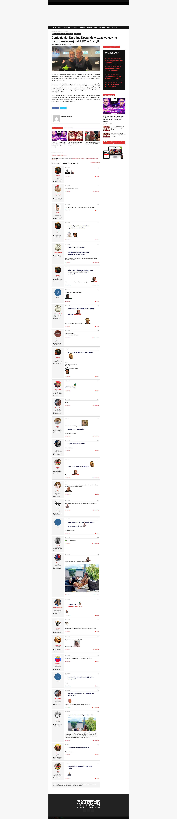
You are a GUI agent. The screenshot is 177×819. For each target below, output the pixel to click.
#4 (98, 222)
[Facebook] (120, 1)
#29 (98, 763)
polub (97, 210)
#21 (98, 599)
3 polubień (96, 649)
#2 (98, 185)
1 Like (97, 176)
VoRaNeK (58, 545)
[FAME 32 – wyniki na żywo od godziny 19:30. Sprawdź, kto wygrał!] (106, 128)
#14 (98, 440)
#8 (98, 305)
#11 (98, 380)
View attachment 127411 (75, 606)
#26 (98, 690)
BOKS (95, 27)
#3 (98, 204)
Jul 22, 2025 (67, 655)
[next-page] (55, 147)
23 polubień (96, 337)
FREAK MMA (102, 27)
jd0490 (58, 175)
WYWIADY (89, 27)
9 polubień (96, 262)
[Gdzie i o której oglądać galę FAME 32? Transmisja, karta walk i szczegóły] (75, 136)
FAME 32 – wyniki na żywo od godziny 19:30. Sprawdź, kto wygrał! (117, 128)
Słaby (58, 448)
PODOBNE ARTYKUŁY (57, 128)
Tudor (57, 490)
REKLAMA (114, 27)
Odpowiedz (67, 176)
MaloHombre (58, 407)
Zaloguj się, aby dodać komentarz (59, 155)
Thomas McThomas (58, 607)
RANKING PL (82, 27)
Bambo (58, 467)
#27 (98, 711)
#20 (98, 554)
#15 (98, 458)
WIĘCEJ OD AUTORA (68, 128)
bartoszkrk (57, 663)
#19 (98, 537)
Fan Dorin (58, 720)
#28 (98, 744)
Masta (57, 338)
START (54, 27)
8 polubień (96, 510)
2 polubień (96, 740)
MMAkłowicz (58, 194)
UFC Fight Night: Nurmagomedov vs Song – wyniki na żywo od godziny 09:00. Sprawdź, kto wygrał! (59, 144)
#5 (98, 244)
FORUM (108, 27)
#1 (98, 167)
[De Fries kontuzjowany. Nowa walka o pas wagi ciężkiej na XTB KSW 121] (92, 136)
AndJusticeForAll (58, 252)
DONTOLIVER (58, 389)
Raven (57, 426)
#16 (98, 482)
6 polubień (96, 477)
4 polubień (96, 285)
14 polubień (96, 707)
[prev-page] (52, 147)
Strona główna (54, 31)
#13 (98, 417)
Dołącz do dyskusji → (95, 162)
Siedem (58, 628)
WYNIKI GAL (75, 27)
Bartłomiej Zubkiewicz (61, 44)
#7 (98, 289)
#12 (98, 399)
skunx (57, 212)
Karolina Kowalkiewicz (66, 34)
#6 (98, 266)
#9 (98, 330)
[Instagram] (122, 1)
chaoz (57, 508)
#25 (98, 673)
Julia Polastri (60, 31)
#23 (98, 636)
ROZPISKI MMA (66, 27)
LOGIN (59, 27)
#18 (98, 519)
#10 (98, 349)
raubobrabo (58, 645)
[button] (123, 27)
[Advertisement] (88, 15)
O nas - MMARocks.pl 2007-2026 (57, 817)
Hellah (57, 562)
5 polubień (96, 191)
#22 (98, 619)
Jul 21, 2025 (67, 167)
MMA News (77, 34)
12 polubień (96, 543)
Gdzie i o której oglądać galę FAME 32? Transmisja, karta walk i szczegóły (75, 144)
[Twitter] (124, 1)
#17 (98, 500)
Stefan (57, 752)
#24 (98, 655)
